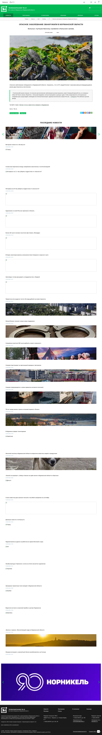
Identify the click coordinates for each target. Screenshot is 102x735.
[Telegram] (87, 113)
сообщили (73, 96)
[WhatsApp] (91, 113)
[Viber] (89, 113)
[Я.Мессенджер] (81, 113)
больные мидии (14, 113)
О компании (45, 15)
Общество (23, 113)
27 (49, 19)
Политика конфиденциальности (80, 731)
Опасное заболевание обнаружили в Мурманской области (64, 19)
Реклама (80, 15)
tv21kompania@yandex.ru (78, 721)
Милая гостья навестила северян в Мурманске (34, 105)
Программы (26, 15)
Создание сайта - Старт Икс (95, 731)
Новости (8, 15)
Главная (26, 19)
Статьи (97, 15)
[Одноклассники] (85, 113)
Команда (63, 15)
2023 (38, 19)
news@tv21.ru (94, 721)
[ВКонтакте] (83, 113)
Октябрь (44, 19)
